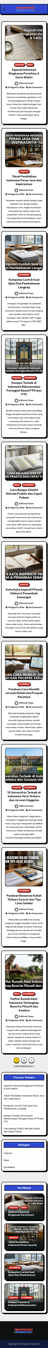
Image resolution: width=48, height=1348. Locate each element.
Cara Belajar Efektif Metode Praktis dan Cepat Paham (24, 493)
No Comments (36, 87)
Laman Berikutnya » (24, 1066)
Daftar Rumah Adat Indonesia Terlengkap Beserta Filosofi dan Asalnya (24, 1004)
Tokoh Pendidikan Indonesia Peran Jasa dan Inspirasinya (24, 180)
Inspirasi (19, 65)
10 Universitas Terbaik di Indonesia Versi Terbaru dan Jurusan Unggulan (24, 796)
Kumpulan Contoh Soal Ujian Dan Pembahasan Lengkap (24, 283)
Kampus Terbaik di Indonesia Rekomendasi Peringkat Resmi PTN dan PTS (24, 388)
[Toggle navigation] (4, 9)
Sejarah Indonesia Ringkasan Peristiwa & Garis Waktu (24, 73)
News (30, 65)
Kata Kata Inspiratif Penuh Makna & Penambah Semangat (24, 593)
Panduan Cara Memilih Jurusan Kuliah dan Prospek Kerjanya (24, 693)
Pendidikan (24, 275)
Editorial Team (26, 83)
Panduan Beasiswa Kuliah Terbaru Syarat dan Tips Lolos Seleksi (24, 899)
